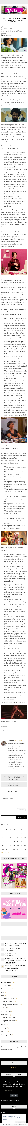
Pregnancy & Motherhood (11, 1005)
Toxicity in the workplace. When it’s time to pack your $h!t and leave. (15, 961)
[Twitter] (13, 1067)
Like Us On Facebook (14, 924)
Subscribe (14, 1095)
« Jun (2, 852)
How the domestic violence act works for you (15, 945)
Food (2, 992)
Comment (21, 809)
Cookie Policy (5, 1119)
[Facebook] (11, 1067)
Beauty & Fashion (6, 982)
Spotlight (4, 1028)
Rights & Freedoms (9, 1021)
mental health (15, 31)
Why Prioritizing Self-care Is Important (15, 950)
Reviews (3, 1024)
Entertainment (6, 989)
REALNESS (4, 1015)
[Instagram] (15, 1067)
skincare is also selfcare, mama (14, 785)
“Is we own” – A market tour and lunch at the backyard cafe (14, 778)
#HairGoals (6, 985)
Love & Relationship (9, 998)
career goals (6, 31)
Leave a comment (7, 35)
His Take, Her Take (9, 1017)
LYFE (4, 29)
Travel (5, 1008)
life (10, 31)
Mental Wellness (10, 29)
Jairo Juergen (6, 27)
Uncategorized (6, 1035)
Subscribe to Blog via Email (14, 1074)
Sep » (7, 852)
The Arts (3, 1031)
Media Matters (6, 1011)
